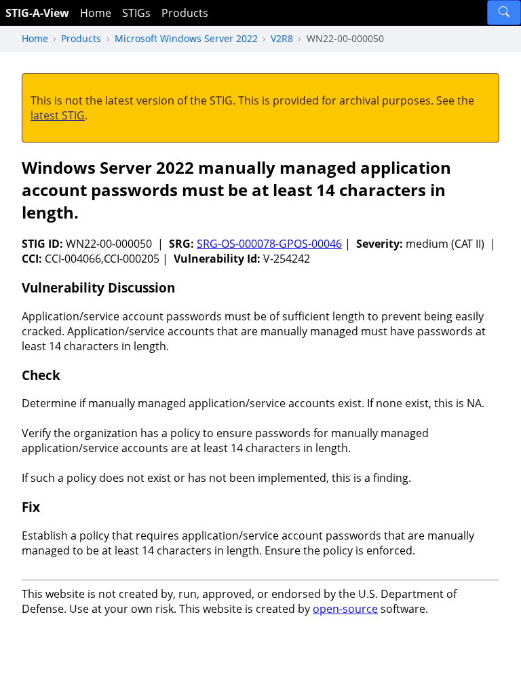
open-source (345, 608)
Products (184, 12)
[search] (504, 12)
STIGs (136, 12)
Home (95, 12)
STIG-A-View (37, 12)
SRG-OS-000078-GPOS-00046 (269, 243)
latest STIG (58, 115)
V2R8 (282, 38)
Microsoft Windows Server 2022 (186, 38)
